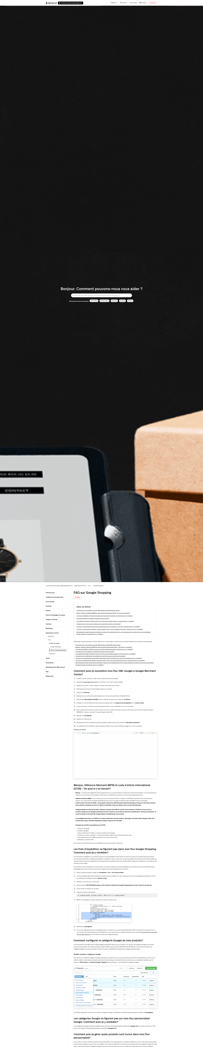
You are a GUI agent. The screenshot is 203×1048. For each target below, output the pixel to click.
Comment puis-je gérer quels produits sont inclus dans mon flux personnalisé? (99, 624)
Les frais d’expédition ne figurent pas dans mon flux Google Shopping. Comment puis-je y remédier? (105, 615)
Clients (48, 610)
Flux (89, 585)
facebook (122, 300)
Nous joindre (133, 2)
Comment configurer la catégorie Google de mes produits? (93, 618)
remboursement (104, 300)
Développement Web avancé (55, 667)
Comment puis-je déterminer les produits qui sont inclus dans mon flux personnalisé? (101, 656)
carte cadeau (94, 300)
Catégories (113, 2)
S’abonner (77, 597)
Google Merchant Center (90, 682)
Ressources (123, 2)
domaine (130, 300)
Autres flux (52, 653)
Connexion (152, 2)
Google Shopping (98, 585)
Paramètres (49, 663)
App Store (51, 636)
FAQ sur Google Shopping (58, 650)
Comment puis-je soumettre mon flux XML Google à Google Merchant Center (98, 645)
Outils (48, 658)
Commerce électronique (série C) (71, 3)
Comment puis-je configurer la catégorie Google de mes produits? (95, 651)
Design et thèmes (51, 619)
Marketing (49, 628)
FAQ (47, 671)
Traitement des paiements (54, 597)
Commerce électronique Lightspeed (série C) (59, 585)
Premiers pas (50, 592)
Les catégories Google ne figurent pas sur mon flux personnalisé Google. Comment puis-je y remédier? (105, 621)
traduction (114, 300)
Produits (48, 606)
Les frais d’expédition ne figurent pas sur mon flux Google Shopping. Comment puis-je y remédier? (104, 649)
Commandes (50, 601)
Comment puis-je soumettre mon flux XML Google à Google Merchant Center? (98, 610)
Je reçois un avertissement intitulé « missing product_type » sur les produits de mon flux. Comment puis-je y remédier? (110, 629)
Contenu (49, 624)
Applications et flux (80, 585)
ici (121, 843)
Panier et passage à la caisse (55, 615)
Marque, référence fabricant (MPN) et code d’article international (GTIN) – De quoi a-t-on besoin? (103, 613)
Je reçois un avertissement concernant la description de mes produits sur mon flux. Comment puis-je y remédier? (108, 626)
